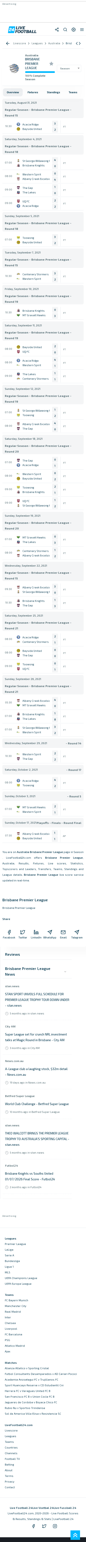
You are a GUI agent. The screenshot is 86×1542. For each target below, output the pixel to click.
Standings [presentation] (53, 92)
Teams (9, 1441)
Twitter (22, 937)
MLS (7, 1272)
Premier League (15, 1243)
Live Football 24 (21, 1507)
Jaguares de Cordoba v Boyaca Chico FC (31, 1402)
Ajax (7, 1351)
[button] (78, 43)
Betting (9, 1464)
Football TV (12, 1458)
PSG (7, 1340)
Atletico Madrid (15, 1345)
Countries (11, 1447)
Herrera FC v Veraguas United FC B (27, 1390)
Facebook (9, 937)
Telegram (76, 937)
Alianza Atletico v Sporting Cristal (27, 1368)
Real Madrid (13, 1311)
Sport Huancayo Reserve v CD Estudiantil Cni (34, 1385)
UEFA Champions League (21, 1278)
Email (63, 937)
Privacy (9, 1481)
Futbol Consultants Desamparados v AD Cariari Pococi (41, 1373)
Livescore (11, 1430)
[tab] (12, 92)
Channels (11, 1453)
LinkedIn (36, 937)
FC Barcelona (13, 1334)
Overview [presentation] (13, 92)
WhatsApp (49, 937)
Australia (31, 55)
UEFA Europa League (18, 1283)
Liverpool (11, 1328)
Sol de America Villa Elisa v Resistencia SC (33, 1413)
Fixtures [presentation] (32, 92)
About (8, 1470)
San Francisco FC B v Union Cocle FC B (29, 1396)
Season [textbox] (65, 68)
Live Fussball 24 (65, 1507)
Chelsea (10, 1322)
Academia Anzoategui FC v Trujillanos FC (31, 1379)
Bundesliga (12, 1260)
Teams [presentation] (73, 92)
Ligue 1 (9, 1266)
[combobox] (69, 68)
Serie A (9, 1255)
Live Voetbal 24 (43, 1507)
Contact (10, 1487)
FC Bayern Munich (16, 1300)
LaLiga (9, 1249)
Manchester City (15, 1305)
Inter (8, 1317)
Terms (9, 1475)
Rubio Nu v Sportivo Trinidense (25, 1407)
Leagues (10, 1436)
